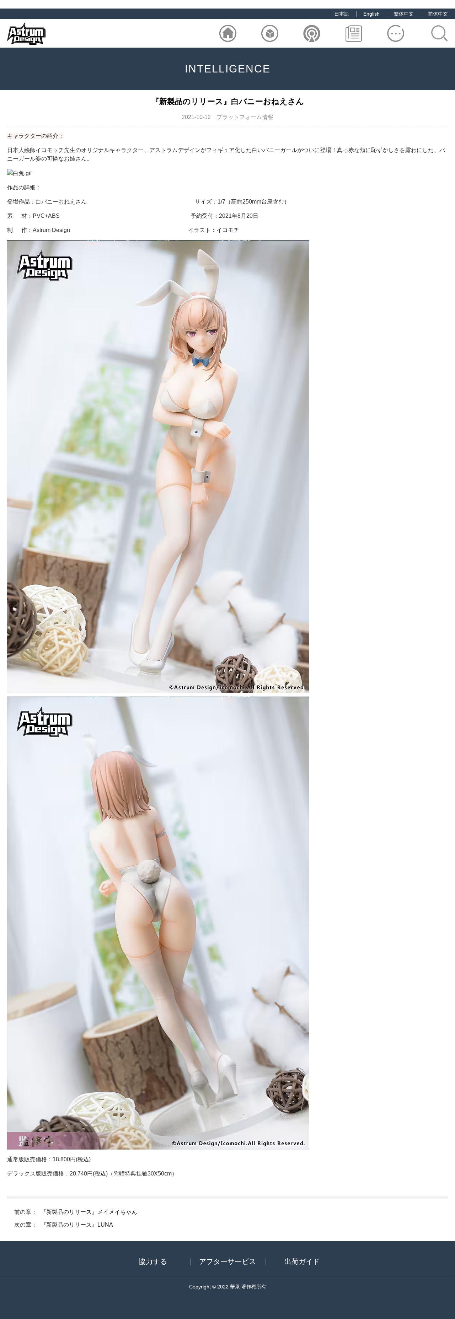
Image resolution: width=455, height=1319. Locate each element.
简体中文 (438, 14)
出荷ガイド (302, 1261)
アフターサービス (227, 1261)
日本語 (341, 14)
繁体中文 (404, 14)
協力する (153, 1261)
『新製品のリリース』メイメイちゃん (89, 1212)
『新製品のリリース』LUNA (77, 1225)
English (371, 14)
